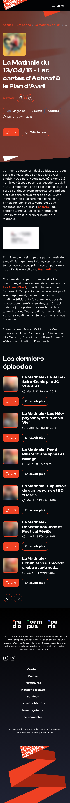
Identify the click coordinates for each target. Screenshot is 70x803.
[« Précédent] (8, 598)
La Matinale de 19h (47, 25)
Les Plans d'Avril (14, 287)
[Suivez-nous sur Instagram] (13, 658)
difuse (50, 732)
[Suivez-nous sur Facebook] (6, 658)
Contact (33, 669)
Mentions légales (33, 689)
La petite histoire (32, 703)
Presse (33, 676)
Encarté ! (45, 207)
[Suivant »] (18, 598)
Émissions (24, 25)
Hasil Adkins (47, 269)
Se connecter (33, 717)
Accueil (8, 25)
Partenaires (33, 683)
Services (33, 696)
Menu (60, 5)
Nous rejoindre (32, 710)
